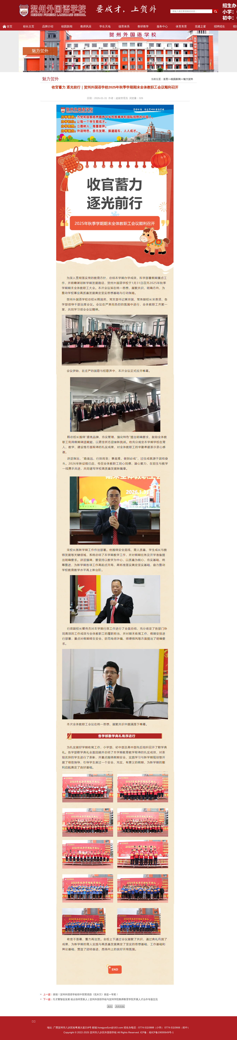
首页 (9, 26)
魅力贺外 (188, 79)
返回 (110, 1006)
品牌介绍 (47, 26)
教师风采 (85, 26)
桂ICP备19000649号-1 (161, 1032)
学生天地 (105, 26)
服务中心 (162, 26)
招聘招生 (219, 26)
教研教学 (143, 26)
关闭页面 (120, 1006)
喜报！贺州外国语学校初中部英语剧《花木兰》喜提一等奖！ (85, 994)
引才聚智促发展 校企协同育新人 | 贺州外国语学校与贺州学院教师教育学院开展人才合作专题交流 (105, 999)
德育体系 (124, 26)
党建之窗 (200, 26)
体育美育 (181, 26)
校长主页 (28, 26)
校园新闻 (66, 26)
